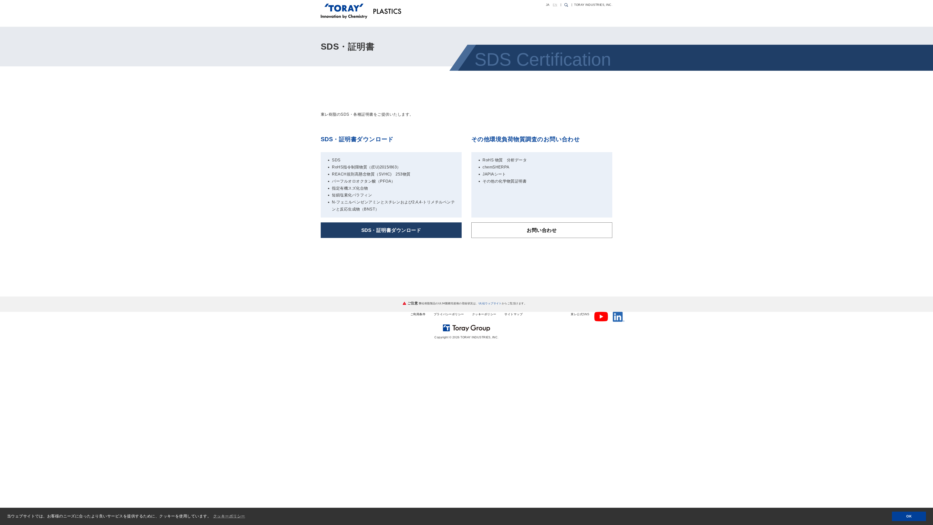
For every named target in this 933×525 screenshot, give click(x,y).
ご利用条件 (417, 314)
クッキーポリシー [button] (229, 516)
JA (548, 5)
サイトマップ (513, 314)
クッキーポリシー (484, 314)
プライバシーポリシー (449, 314)
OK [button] (909, 516)
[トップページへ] (344, 7)
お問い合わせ (542, 230)
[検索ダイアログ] (566, 5)
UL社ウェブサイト (490, 303)
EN (555, 5)
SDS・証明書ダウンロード (391, 230)
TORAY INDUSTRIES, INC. (593, 5)
